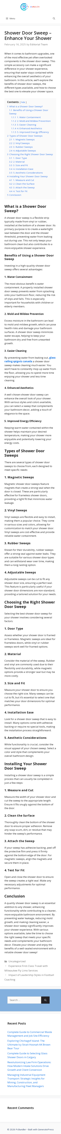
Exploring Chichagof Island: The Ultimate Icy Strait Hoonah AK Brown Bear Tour (28, 1044)
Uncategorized (17, 961)
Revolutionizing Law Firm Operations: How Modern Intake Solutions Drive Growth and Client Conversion (29, 1066)
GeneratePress (46, 1129)
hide (23, 102)
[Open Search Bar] (54, 18)
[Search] (45, 1000)
